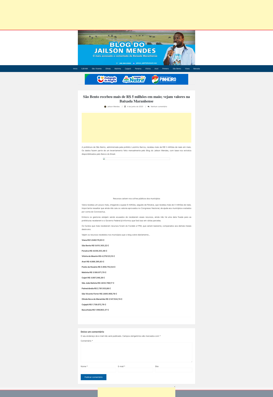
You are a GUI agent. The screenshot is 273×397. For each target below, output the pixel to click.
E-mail (121, 366)
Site (156, 366)
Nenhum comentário (158, 106)
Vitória (148, 69)
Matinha (118, 69)
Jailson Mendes (113, 106)
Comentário (87, 341)
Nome (84, 366)
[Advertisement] (65, 15)
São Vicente (97, 69)
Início (75, 69)
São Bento (177, 69)
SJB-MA (84, 69)
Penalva (138, 69)
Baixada (196, 69)
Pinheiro (165, 69)
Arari (156, 69)
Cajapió (128, 69)
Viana (187, 69)
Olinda (108, 69)
